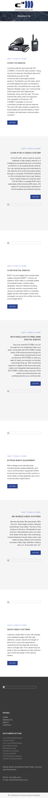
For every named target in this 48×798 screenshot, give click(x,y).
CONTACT (7, 725)
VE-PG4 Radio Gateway (12, 756)
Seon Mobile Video (10, 746)
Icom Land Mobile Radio (12, 743)
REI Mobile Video (9, 748)
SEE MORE (12, 122)
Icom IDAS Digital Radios (12, 738)
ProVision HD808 (9, 754)
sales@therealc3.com (18, 780)
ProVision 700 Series (11, 751)
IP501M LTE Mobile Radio (12, 759)
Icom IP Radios (8, 741)
